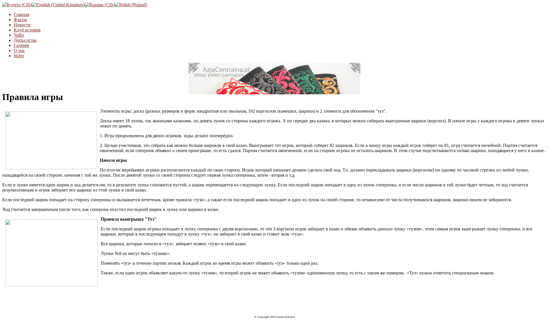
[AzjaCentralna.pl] (274, 78)
